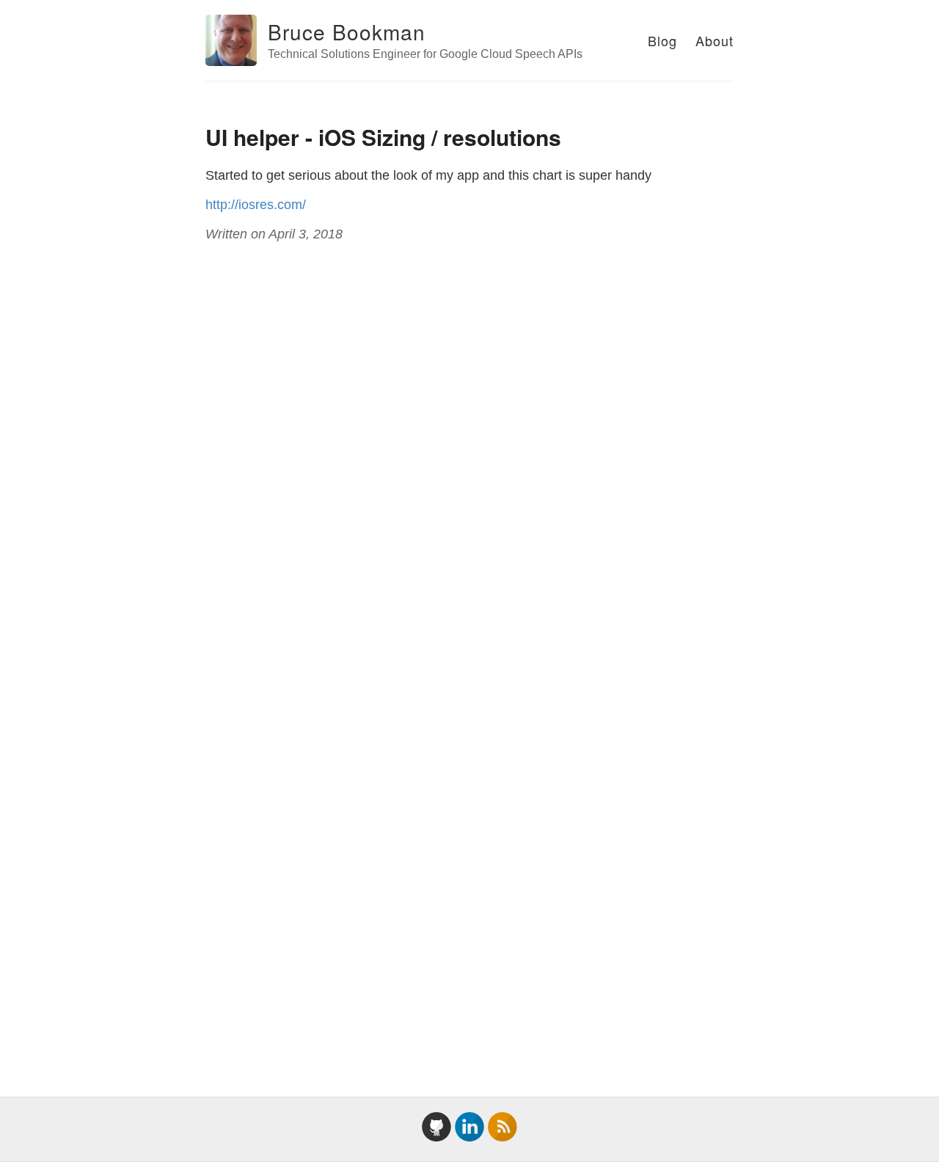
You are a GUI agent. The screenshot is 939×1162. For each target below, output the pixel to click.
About (714, 40)
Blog (662, 40)
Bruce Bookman (346, 31)
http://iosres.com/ (255, 204)
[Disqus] (469, 453)
